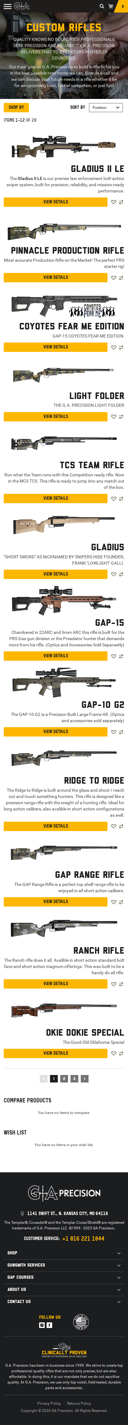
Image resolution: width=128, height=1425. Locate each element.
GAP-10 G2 (102, 705)
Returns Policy (79, 1403)
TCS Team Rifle (92, 466)
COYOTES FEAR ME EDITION (71, 327)
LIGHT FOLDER (96, 396)
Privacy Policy (49, 1403)
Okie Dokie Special (85, 1033)
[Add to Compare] (121, 202)
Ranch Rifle (98, 951)
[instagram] (42, 1325)
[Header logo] (22, 6)
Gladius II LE (97, 169)
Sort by (77, 107)
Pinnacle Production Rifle (67, 251)
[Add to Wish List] (114, 202)
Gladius (107, 548)
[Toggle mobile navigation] (6, 6)
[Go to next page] (85, 1078)
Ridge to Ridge (94, 781)
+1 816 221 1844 (83, 1239)
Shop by (16, 107)
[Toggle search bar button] (102, 6)
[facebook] (49, 1325)
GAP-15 (109, 623)
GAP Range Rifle (89, 875)
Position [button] (100, 107)
